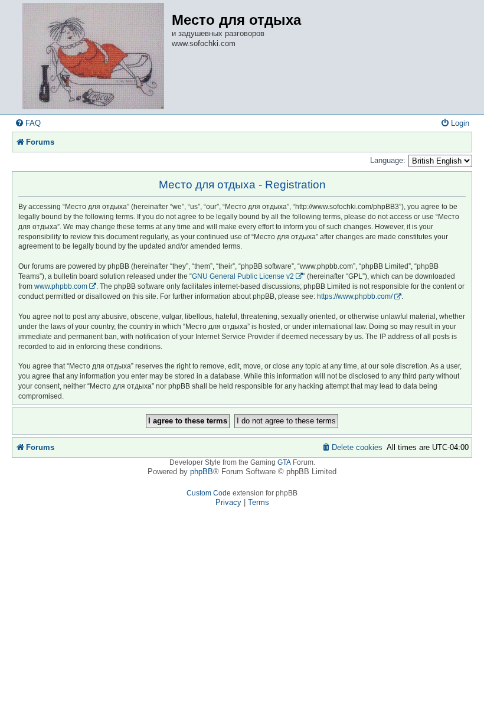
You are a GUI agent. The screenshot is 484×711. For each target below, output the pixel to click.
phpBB (201, 471)
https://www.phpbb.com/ (355, 296)
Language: (387, 160)
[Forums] (93, 57)
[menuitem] (28, 123)
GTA (284, 462)
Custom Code (209, 493)
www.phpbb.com (60, 286)
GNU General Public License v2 (243, 276)
